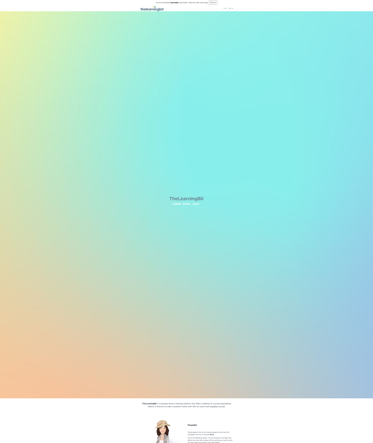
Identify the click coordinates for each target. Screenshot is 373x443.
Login (225, 8)
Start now (213, 2)
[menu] (227, 8)
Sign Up (230, 8)
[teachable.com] (174, 2)
